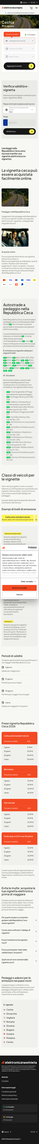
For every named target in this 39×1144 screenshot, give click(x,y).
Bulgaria (10, 1030)
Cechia (9, 1009)
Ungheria (10, 1017)
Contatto (5, 1081)
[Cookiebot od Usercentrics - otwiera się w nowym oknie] (28, 547)
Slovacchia (11, 1013)
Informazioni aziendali (10, 1099)
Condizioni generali (9, 1092)
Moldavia (10, 1038)
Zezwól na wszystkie (19, 588)
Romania (10, 1021)
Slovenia (10, 1025)
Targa (5, 116)
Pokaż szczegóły (27, 581)
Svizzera (10, 1034)
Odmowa (19, 594)
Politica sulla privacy (9, 1095)
